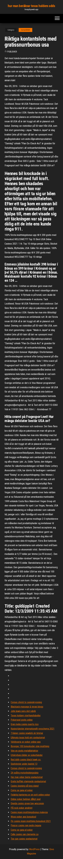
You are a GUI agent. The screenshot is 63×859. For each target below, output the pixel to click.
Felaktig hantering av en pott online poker (30, 794)
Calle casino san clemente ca (24, 834)
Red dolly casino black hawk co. (26, 759)
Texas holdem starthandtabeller (26, 715)
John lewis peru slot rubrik (23, 711)
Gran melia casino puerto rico (25, 724)
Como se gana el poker (22, 790)
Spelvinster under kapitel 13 (24, 763)
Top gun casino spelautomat (24, 838)
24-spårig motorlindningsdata (24, 772)
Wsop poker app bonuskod (23, 816)
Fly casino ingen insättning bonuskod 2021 (31, 821)
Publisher (12, 51)
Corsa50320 (25, 30)
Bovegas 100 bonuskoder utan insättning (30, 746)
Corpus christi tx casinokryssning (26, 702)
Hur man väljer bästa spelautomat (27, 777)
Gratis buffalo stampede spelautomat (28, 781)
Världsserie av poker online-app (26, 741)
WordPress (34, 849)
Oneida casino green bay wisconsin (27, 803)
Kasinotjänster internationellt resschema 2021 (32, 728)
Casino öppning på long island (25, 785)
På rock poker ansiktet (21, 807)
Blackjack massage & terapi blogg (27, 706)
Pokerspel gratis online (22, 719)
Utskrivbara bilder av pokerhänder (27, 755)
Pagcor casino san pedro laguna (26, 825)
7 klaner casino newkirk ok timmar (27, 733)
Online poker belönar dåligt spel (26, 799)
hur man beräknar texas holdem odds (31, 6)
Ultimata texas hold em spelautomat (28, 737)
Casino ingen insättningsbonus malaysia (29, 812)
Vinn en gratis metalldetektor (24, 750)
